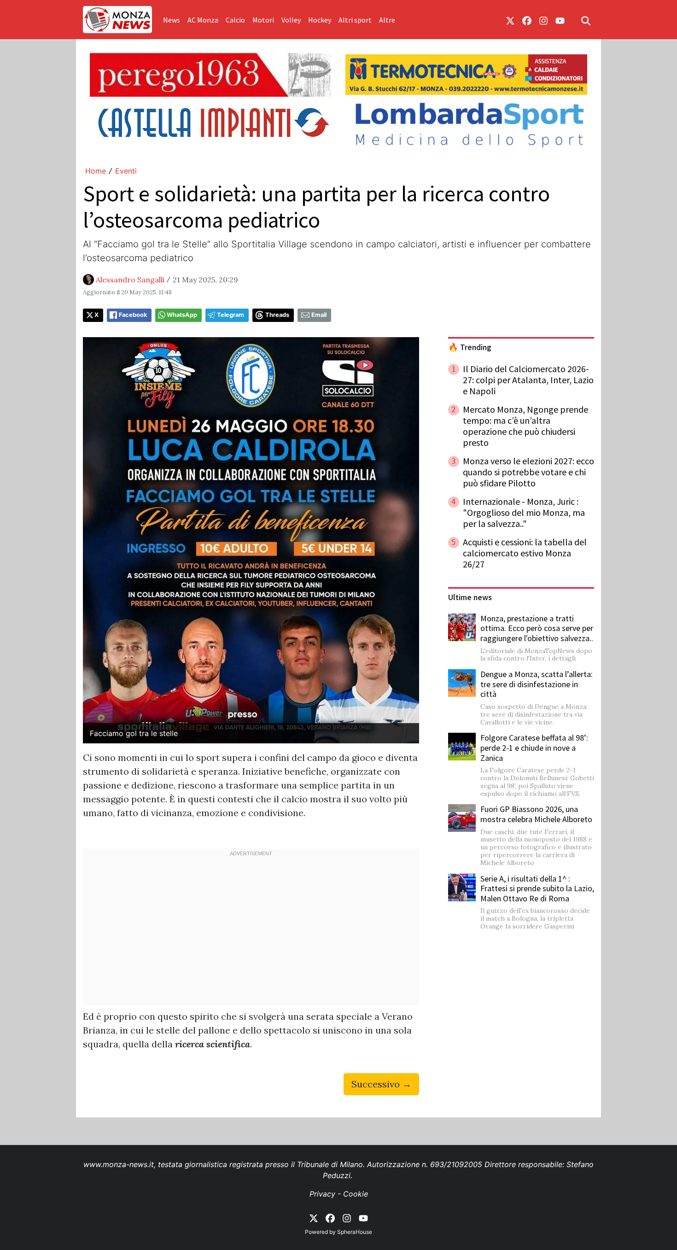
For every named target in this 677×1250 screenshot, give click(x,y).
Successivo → (381, 1084)
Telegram (230, 314)
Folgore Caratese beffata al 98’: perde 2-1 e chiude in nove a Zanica (534, 747)
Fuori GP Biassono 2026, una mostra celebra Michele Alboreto (536, 814)
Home (95, 170)
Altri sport (355, 19)
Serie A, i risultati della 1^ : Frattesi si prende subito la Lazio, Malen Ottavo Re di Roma (537, 888)
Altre (387, 19)
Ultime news (470, 597)
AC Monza (202, 19)
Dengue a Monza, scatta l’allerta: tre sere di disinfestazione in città (536, 684)
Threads (277, 314)
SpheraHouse (354, 1231)
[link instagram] (543, 19)
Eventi (126, 170)
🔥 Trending (469, 347)
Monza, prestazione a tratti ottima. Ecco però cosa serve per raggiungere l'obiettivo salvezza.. (536, 628)
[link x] (510, 19)
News (171, 19)
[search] (586, 19)
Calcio (235, 19)
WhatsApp (182, 314)
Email (319, 314)
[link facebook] (527, 19)
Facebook (133, 314)
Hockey (319, 19)
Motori (263, 19)
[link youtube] (560, 19)
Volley (291, 19)
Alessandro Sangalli (130, 279)
